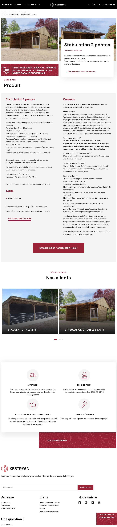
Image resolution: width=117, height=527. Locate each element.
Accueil (11, 14)
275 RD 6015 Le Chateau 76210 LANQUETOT (8, 505)
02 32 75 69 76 (7, 525)
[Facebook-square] (79, 502)
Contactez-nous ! (106, 518)
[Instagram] (86, 502)
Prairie (17, 14)
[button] (3, 40)
